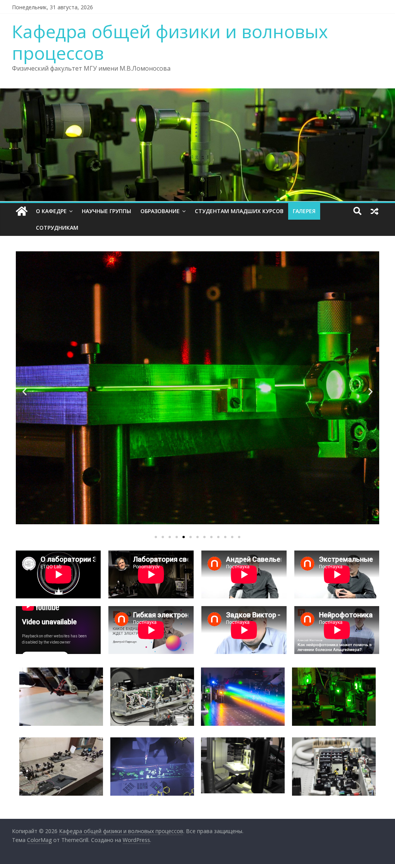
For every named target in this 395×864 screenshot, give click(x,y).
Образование (160, 211)
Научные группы (106, 211)
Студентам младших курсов (239, 211)
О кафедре (51, 211)
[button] (156, 537)
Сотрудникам (57, 227)
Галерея (304, 211)
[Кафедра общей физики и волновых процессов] (21, 211)
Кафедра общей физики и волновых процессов (170, 41)
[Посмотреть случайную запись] (374, 211)
